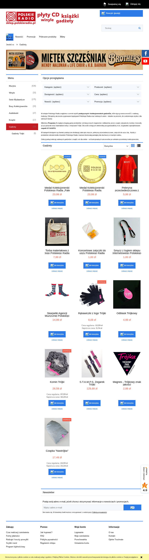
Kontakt (112, 536)
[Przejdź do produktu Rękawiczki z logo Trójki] (92, 294)
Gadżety (12, 127)
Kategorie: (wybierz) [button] (53, 87)
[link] (74, 60)
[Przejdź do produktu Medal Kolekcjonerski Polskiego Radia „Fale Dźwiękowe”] (57, 169)
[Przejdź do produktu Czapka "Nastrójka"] (57, 432)
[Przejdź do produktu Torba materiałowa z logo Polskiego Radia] (57, 232)
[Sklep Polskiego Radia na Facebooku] (145, 53)
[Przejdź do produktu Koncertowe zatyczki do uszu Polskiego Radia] (92, 232)
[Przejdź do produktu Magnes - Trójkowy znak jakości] (126, 363)
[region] (74, 60)
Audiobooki (13, 113)
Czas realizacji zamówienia (17, 532)
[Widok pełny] (139, 146)
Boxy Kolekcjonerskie (18, 106)
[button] (57, 208)
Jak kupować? (46, 532)
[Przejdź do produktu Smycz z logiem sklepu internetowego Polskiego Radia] (126, 232)
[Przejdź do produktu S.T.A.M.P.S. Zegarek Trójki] (92, 363)
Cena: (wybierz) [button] (101, 94)
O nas (111, 532)
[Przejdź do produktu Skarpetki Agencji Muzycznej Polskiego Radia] (57, 294)
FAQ (42, 536)
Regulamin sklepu (47, 543)
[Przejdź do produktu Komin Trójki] (57, 363)
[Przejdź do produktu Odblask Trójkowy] (126, 294)
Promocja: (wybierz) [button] (102, 102)
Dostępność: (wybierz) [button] (54, 94)
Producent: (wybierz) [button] (103, 87)
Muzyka (12, 86)
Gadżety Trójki (18, 133)
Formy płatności (13, 536)
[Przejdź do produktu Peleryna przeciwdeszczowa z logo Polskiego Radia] (126, 169)
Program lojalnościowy (15, 547)
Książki (12, 120)
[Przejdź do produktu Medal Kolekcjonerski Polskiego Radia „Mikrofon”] (92, 169)
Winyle (12, 93)
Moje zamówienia (81, 536)
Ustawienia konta (81, 543)
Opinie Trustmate (116, 540)
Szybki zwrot (11, 543)
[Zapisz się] (132, 507)
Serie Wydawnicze (17, 100)
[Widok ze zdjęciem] (133, 146)
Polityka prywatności (99, 512)
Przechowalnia (80, 540)
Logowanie (78, 532)
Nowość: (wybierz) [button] (52, 102)
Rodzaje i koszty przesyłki (17, 540)
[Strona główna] (42, 17)
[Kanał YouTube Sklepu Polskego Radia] (145, 61)
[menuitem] (19, 37)
